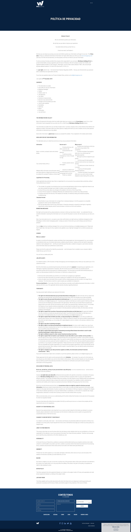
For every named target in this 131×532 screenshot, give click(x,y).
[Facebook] (59, 523)
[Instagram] (62, 523)
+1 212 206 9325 (65, 497)
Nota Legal (92, 523)
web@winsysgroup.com (76, 75)
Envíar (82, 506)
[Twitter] (68, 523)
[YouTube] (71, 523)
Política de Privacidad (85, 523)
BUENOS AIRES (84, 514)
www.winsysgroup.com (86, 55)
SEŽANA (55, 514)
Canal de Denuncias (91, 525)
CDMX (62, 514)
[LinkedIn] (65, 523)
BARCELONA (47, 514)
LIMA (69, 514)
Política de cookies (115, 526)
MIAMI (75, 514)
